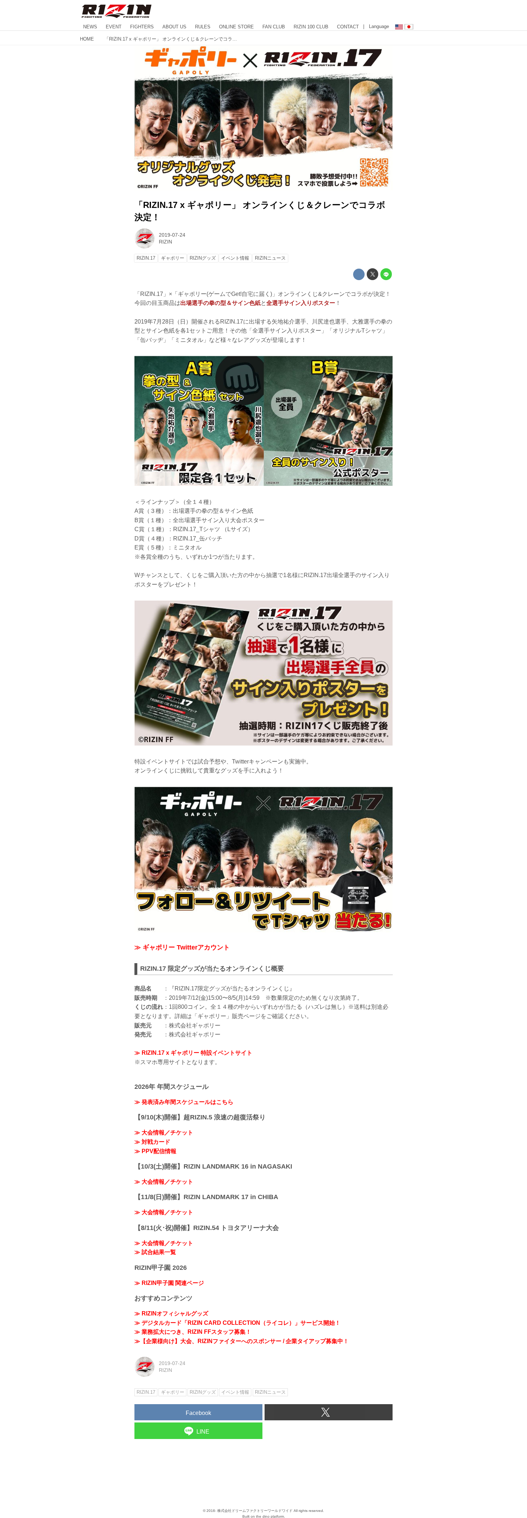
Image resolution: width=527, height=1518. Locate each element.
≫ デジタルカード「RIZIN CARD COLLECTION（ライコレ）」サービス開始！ (237, 1323)
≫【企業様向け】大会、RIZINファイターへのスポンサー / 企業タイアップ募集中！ (241, 1341)
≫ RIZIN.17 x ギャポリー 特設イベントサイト (193, 1053)
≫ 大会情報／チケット (163, 1132)
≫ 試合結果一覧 (155, 1252)
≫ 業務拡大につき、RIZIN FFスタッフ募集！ (192, 1332)
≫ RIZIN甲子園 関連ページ (169, 1283)
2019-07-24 (172, 235)
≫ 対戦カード (152, 1142)
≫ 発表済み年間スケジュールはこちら (183, 1102)
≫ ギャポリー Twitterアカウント (182, 947)
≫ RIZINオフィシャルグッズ (171, 1313)
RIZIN (165, 242)
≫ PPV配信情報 (155, 1151)
